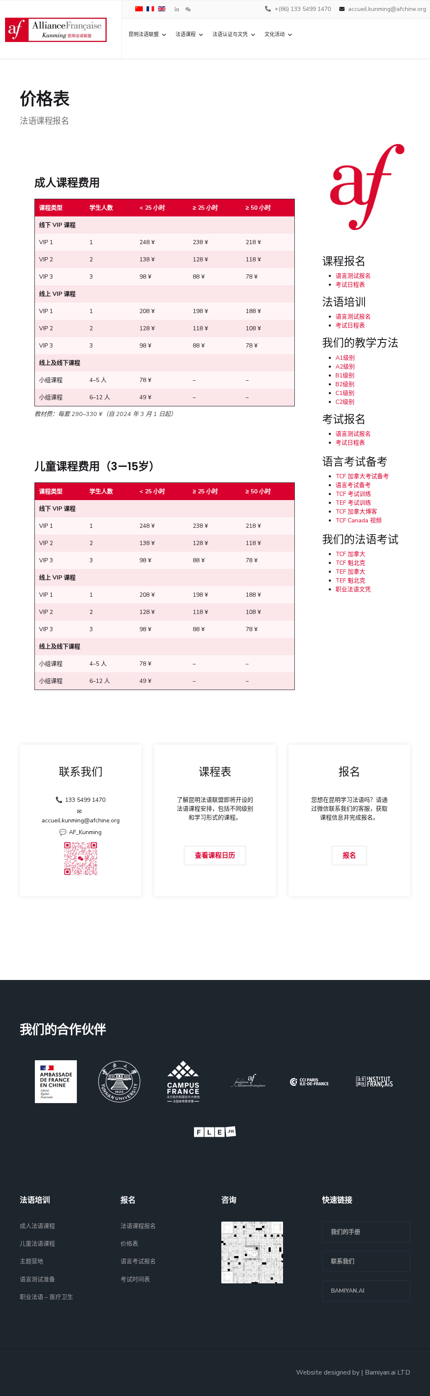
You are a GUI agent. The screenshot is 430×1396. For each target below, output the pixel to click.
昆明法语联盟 (143, 34)
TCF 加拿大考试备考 (362, 476)
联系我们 (342, 1261)
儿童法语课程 (37, 1244)
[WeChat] (188, 9)
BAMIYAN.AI (347, 1291)
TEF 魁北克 (350, 581)
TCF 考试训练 (353, 494)
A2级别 (345, 367)
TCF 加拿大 (350, 554)
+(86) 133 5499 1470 (303, 9)
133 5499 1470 (85, 800)
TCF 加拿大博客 (356, 512)
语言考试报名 (138, 1261)
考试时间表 (135, 1279)
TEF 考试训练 (353, 503)
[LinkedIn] (177, 9)
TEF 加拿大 (350, 572)
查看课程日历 (215, 855)
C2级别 (345, 402)
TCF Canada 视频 (359, 520)
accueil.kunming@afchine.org (387, 9)
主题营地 (31, 1261)
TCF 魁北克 (350, 563)
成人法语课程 (37, 1226)
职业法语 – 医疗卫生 (46, 1297)
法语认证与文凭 (230, 34)
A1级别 (345, 358)
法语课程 (186, 34)
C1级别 (345, 393)
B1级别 (345, 375)
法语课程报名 (138, 1226)
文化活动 (275, 34)
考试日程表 (350, 285)
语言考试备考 (353, 485)
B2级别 (345, 384)
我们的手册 (345, 1232)
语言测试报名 (353, 276)
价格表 (129, 1244)
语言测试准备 (37, 1279)
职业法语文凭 (353, 589)
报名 (349, 855)
